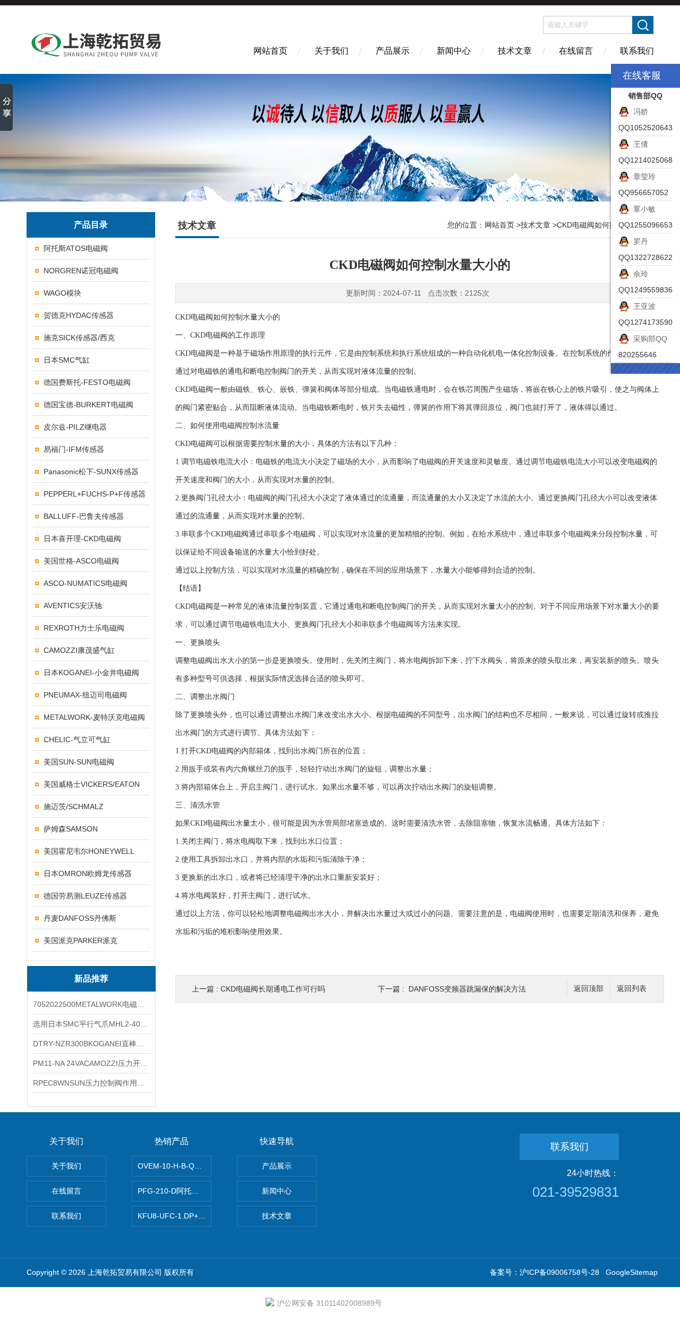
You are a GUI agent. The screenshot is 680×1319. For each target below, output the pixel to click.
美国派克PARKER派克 (80, 940)
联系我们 (637, 50)
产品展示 (393, 50)
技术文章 (515, 50)
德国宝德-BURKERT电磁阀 (88, 404)
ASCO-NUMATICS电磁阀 (86, 583)
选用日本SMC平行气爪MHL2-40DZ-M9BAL (91, 1024)
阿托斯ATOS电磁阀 (76, 248)
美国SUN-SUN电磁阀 (79, 762)
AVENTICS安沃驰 (73, 605)
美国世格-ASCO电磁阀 (81, 561)
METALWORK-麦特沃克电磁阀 (94, 717)
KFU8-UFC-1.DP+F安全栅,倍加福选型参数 (174, 1216)
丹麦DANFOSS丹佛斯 (80, 918)
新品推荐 (91, 978)
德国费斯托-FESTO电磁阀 (87, 382)
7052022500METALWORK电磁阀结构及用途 (91, 1004)
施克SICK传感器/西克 (79, 337)
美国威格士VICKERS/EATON (92, 784)
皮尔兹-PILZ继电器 (75, 427)
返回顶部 (589, 989)
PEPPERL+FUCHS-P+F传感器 (95, 494)
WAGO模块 (62, 293)
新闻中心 (454, 50)
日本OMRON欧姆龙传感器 (88, 873)
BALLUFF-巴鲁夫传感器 (84, 516)
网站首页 (270, 50)
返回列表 (632, 989)
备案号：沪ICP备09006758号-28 (544, 1272)
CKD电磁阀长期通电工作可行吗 (272, 989)
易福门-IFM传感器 (74, 449)
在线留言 (576, 50)
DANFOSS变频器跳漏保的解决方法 (467, 989)
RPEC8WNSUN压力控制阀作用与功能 (91, 1083)
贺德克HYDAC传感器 (79, 315)
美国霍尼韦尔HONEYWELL (89, 851)
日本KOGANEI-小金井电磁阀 (91, 672)
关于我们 (331, 50)
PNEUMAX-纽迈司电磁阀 (85, 695)
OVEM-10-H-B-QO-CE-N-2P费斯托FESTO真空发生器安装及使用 (174, 1166)
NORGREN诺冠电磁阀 (81, 270)
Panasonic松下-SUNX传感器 (91, 471)
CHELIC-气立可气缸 (77, 739)
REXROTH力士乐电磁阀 (84, 628)
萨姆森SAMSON (71, 829)
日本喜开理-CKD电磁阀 (82, 538)
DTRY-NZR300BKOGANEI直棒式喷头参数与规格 (91, 1043)
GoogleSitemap (632, 1272)
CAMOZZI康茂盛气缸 (79, 650)
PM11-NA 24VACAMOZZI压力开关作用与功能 (91, 1063)
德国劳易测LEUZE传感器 (85, 896)
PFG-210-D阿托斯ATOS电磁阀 (174, 1191)
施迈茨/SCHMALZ (74, 806)
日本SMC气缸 (67, 360)
